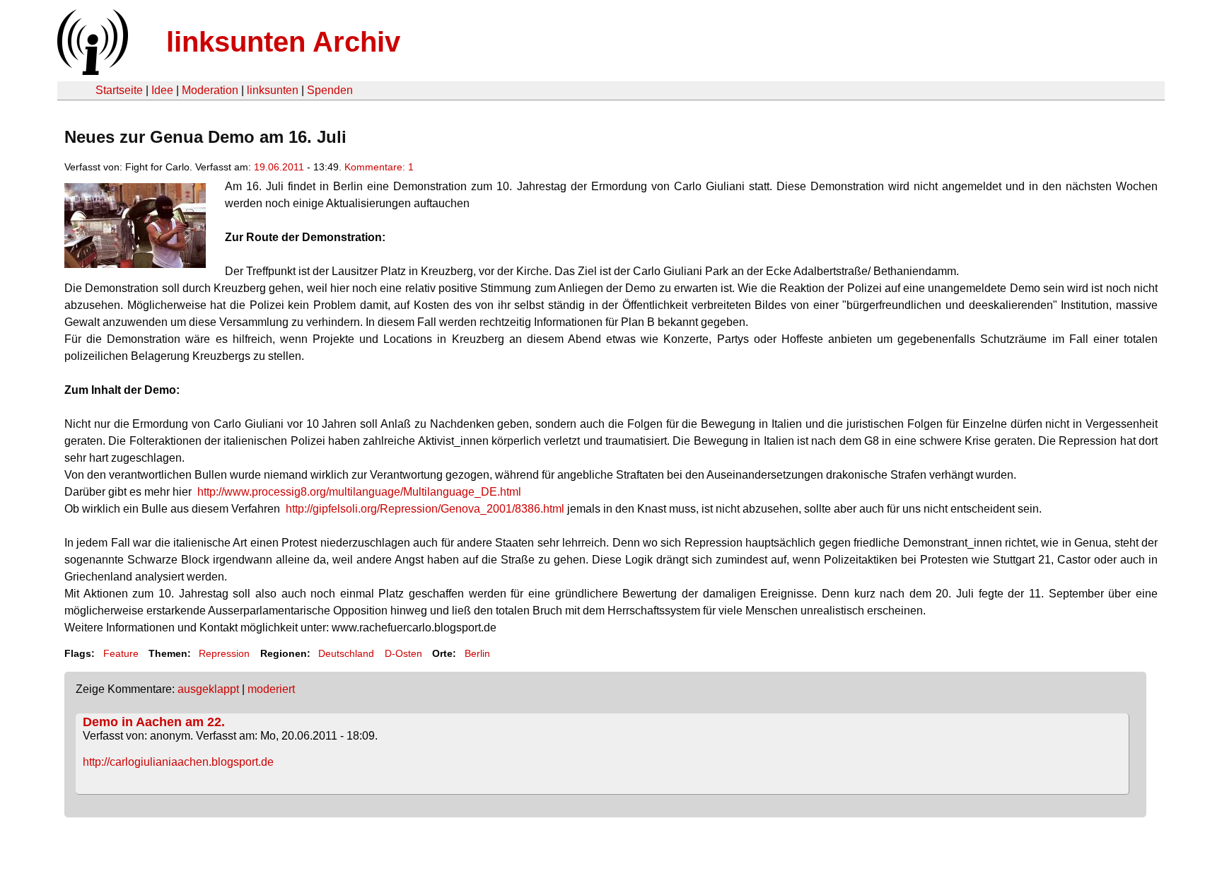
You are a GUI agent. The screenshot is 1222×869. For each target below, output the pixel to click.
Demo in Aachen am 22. (154, 722)
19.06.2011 (279, 167)
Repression (224, 653)
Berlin (477, 653)
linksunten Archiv (283, 41)
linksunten (272, 90)
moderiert (271, 689)
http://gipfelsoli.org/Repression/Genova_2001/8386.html (425, 509)
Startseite (119, 90)
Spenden (330, 90)
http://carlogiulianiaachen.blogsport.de (178, 762)
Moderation (210, 90)
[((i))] (91, 71)
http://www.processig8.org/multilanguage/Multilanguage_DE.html (359, 492)
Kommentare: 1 (379, 167)
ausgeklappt (208, 689)
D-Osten (403, 653)
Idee (162, 90)
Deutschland (346, 653)
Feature (121, 653)
